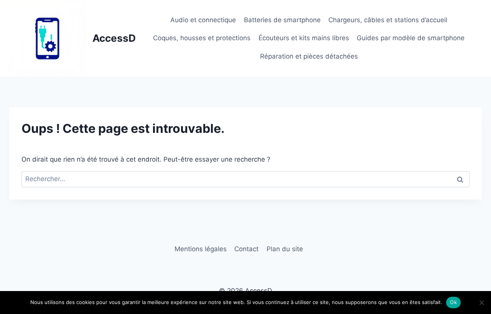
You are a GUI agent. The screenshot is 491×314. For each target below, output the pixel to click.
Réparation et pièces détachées (309, 56)
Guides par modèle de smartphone (411, 38)
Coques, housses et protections (201, 38)
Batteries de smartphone (282, 20)
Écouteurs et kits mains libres (304, 38)
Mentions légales (201, 249)
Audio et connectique (203, 20)
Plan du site (285, 249)
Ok (453, 302)
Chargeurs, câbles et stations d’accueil (387, 20)
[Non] (481, 302)
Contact (246, 249)
